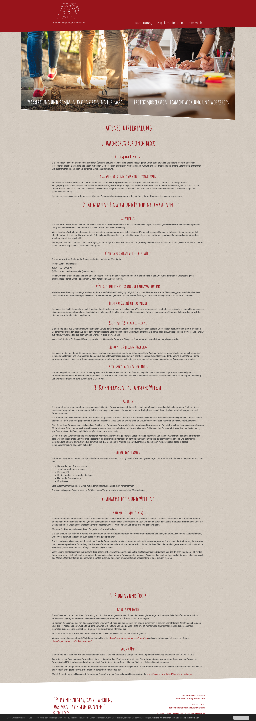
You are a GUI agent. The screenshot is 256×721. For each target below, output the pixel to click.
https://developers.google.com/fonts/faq (128, 638)
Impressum (178, 714)
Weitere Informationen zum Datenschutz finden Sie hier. (175, 717)
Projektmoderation (170, 23)
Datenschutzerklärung (195, 714)
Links (168, 714)
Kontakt (160, 714)
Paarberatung (143, 23)
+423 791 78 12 (198, 704)
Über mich (195, 23)
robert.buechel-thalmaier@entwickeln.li (187, 707)
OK (241, 717)
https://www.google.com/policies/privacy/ (72, 641)
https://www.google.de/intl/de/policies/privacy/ (169, 674)
